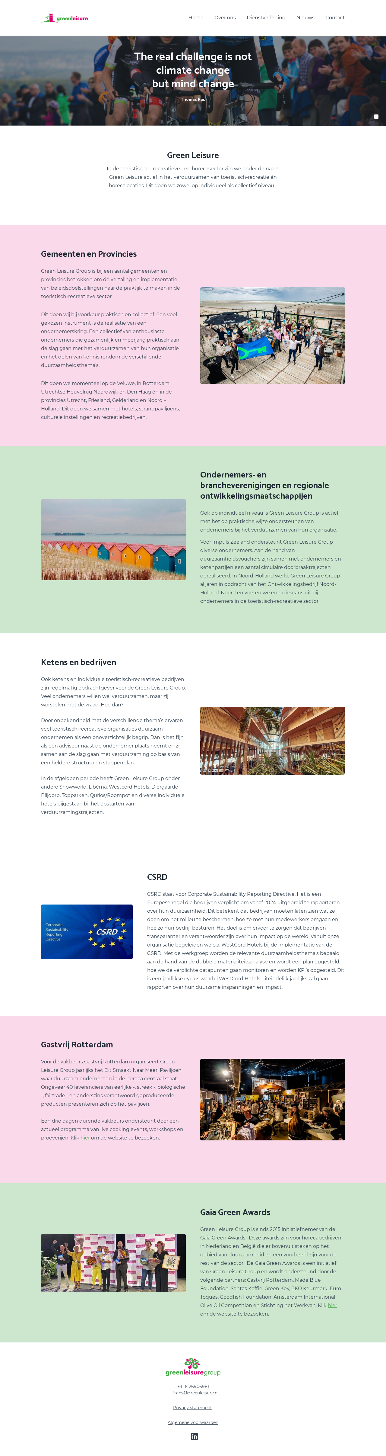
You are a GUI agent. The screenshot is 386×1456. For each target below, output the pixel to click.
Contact (335, 18)
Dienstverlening (266, 18)
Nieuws (305, 18)
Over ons (225, 18)
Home (196, 18)
